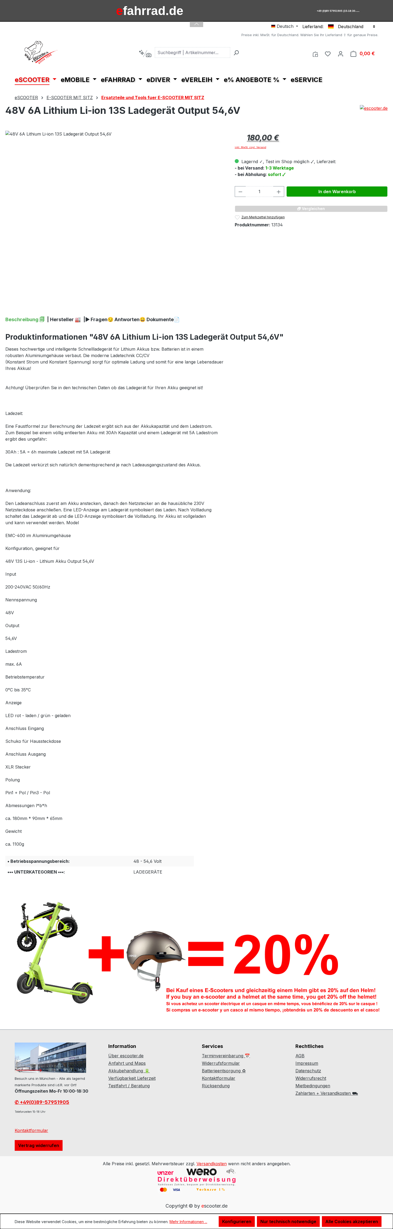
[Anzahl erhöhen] (278, 191)
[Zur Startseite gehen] (41, 52)
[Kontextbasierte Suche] (145, 53)
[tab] (24, 319)
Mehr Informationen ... (188, 1221)
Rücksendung (216, 1085)
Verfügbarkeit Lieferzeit (132, 1078)
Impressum (306, 1063)
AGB (300, 1055)
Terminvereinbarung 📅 (226, 1055)
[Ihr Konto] (340, 53)
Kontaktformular (31, 1130)
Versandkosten (211, 1163)
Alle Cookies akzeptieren (351, 1221)
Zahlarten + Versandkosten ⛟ (326, 1093)
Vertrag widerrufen (38, 1145)
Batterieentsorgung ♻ (224, 1070)
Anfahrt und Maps (127, 1063)
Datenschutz (308, 1070)
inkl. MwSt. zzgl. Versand (250, 147)
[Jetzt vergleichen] (315, 53)
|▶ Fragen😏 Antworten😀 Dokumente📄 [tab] (131, 319)
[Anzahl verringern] (240, 191)
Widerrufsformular (221, 1063)
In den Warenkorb (337, 191)
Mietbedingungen (312, 1085)
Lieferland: (312, 26)
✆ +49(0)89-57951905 (42, 1102)
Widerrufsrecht (310, 1078)
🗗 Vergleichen (311, 208)
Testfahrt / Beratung (129, 1085)
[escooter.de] (374, 112)
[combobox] (192, 52)
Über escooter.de (126, 1055)
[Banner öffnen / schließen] (196, 20)
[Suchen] (236, 52)
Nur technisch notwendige (288, 1221)
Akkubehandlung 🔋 (129, 1070)
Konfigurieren (236, 1221)
